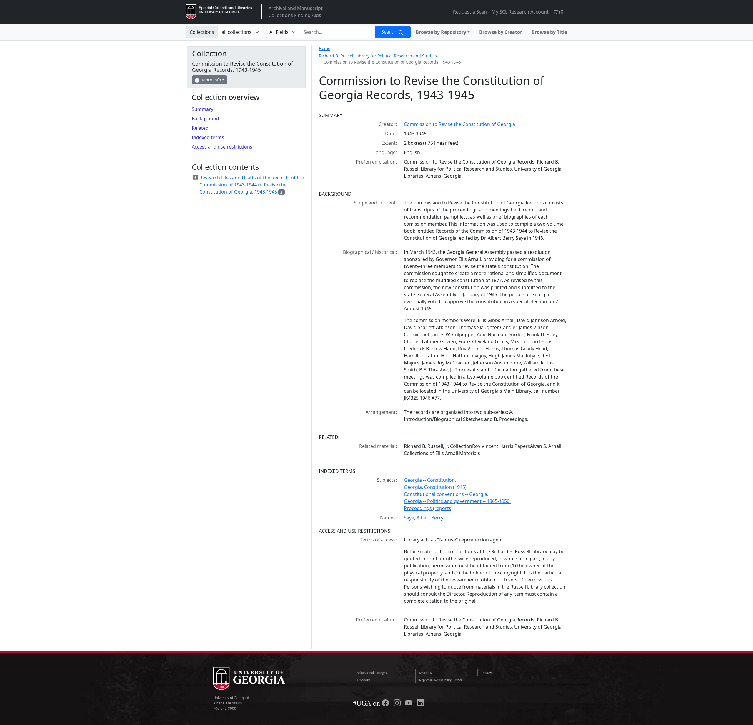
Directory (363, 679)
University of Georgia (257, 678)
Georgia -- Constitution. (430, 480)
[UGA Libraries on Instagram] (398, 703)
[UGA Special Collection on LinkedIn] (420, 703)
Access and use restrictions (222, 147)
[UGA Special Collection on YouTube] (409, 703)
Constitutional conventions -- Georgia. (446, 494)
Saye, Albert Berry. (424, 517)
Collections (202, 32)
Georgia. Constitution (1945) (435, 487)
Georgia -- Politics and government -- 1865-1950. (457, 501)
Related (200, 128)
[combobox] (337, 32)
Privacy (486, 672)
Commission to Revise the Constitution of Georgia (459, 124)
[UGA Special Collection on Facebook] (386, 703)
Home (324, 48)
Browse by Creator (500, 32)
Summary (202, 109)
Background (205, 118)
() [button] (561, 12)
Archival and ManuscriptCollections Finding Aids (296, 12)
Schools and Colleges (372, 672)
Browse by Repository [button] (441, 32)
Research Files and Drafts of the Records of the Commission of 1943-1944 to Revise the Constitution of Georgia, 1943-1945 (251, 184)
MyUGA (425, 672)
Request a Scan (470, 12)
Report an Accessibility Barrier (440, 679)
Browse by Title (549, 32)
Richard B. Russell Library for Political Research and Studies (378, 56)
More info (211, 80)
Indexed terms (208, 137)
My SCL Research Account (520, 12)
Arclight (219, 11)
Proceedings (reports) (428, 508)
